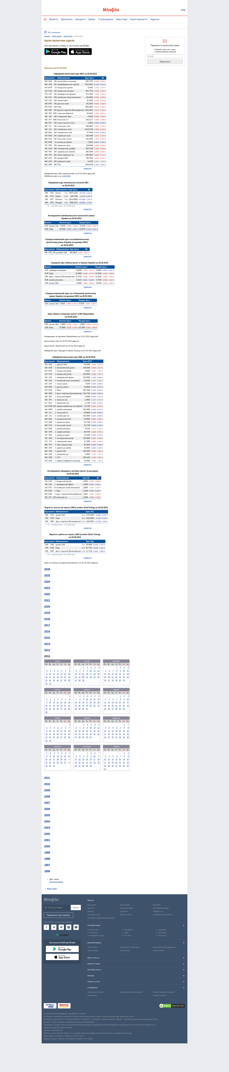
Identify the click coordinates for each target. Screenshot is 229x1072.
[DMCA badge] (172, 1006)
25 (54, 680)
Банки (91, 19)
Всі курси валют (56, 882)
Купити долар (92, 950)
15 (69, 674)
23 (46, 680)
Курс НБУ (90, 908)
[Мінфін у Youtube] (76, 927)
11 (54, 674)
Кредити (80, 19)
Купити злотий (158, 950)
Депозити (66, 19)
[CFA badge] (78, 1006)
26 (58, 680)
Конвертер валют (93, 915)
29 (69, 680)
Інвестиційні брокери (161, 908)
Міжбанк (90, 911)
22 (69, 677)
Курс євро (156, 905)
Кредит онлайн (126, 915)
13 (61, 674)
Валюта (53, 19)
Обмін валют (92, 947)
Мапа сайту (52, 889)
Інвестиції (121, 19)
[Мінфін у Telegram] (53, 927)
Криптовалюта (138, 19)
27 (61, 680)
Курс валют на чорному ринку (164, 947)
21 (65, 677)
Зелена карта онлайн (95, 992)
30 (46, 683)
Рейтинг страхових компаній (163, 992)
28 (65, 680)
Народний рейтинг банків (162, 915)
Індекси (154, 19)
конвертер (88, 168)
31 (50, 683)
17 (50, 677)
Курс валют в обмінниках (129, 947)
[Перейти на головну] (114, 10)
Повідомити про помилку (58, 915)
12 (58, 674)
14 (65, 674)
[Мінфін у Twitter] (61, 927)
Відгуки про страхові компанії (131, 992)
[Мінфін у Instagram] (68, 927)
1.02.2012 (66, 176)
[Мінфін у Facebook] (46, 927)
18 (54, 677)
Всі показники (54, 32)
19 (58, 677)
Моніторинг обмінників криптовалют (101, 918)
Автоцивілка (92, 995)
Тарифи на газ (158, 911)
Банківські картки (126, 908)
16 (46, 677)
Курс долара (125, 905)
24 (50, 680)
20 (61, 677)
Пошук (76, 907)
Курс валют (91, 905)
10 (50, 674)
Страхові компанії (159, 995)
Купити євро (124, 950)
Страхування (105, 19)
